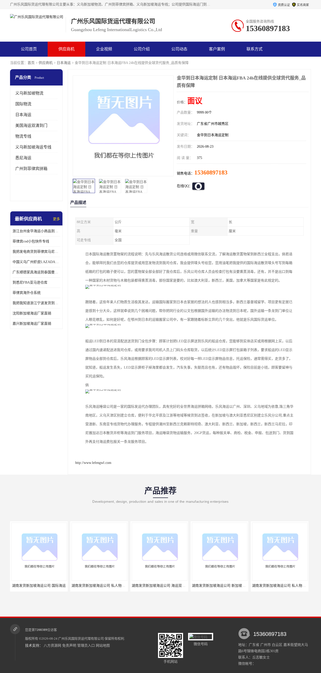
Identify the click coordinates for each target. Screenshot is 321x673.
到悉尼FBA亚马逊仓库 (30, 282)
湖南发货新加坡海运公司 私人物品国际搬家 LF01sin (73, 585)
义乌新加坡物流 (29, 93)
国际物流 (23, 104)
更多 (56, 219)
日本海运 (64, 63)
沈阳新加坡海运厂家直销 (32, 313)
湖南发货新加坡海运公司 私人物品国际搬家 (247, 585)
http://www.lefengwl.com (93, 463)
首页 (31, 63)
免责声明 (69, 645)
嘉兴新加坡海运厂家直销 (32, 323)
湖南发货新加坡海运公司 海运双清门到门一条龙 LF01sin (136, 585)
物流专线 (23, 136)
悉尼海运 (23, 158)
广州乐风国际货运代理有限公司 (81, 638)
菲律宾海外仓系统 (27, 293)
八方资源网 (52, 645)
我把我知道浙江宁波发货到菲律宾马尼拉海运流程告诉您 (36, 303)
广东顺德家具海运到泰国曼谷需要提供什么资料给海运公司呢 (36, 272)
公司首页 (29, 49)
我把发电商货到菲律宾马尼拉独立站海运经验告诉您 (36, 252)
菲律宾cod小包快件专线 (31, 241)
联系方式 (255, 49)
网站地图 (103, 645)
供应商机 (66, 49)
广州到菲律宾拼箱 (31, 168)
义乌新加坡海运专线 (33, 147)
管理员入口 (86, 645)
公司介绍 (142, 49)
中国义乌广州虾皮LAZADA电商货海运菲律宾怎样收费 (36, 262)
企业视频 (104, 49)
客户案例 (217, 49)
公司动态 (179, 49)
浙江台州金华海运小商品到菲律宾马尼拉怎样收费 (36, 231)
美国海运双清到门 (31, 125)
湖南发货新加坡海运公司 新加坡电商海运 (185, 585)
